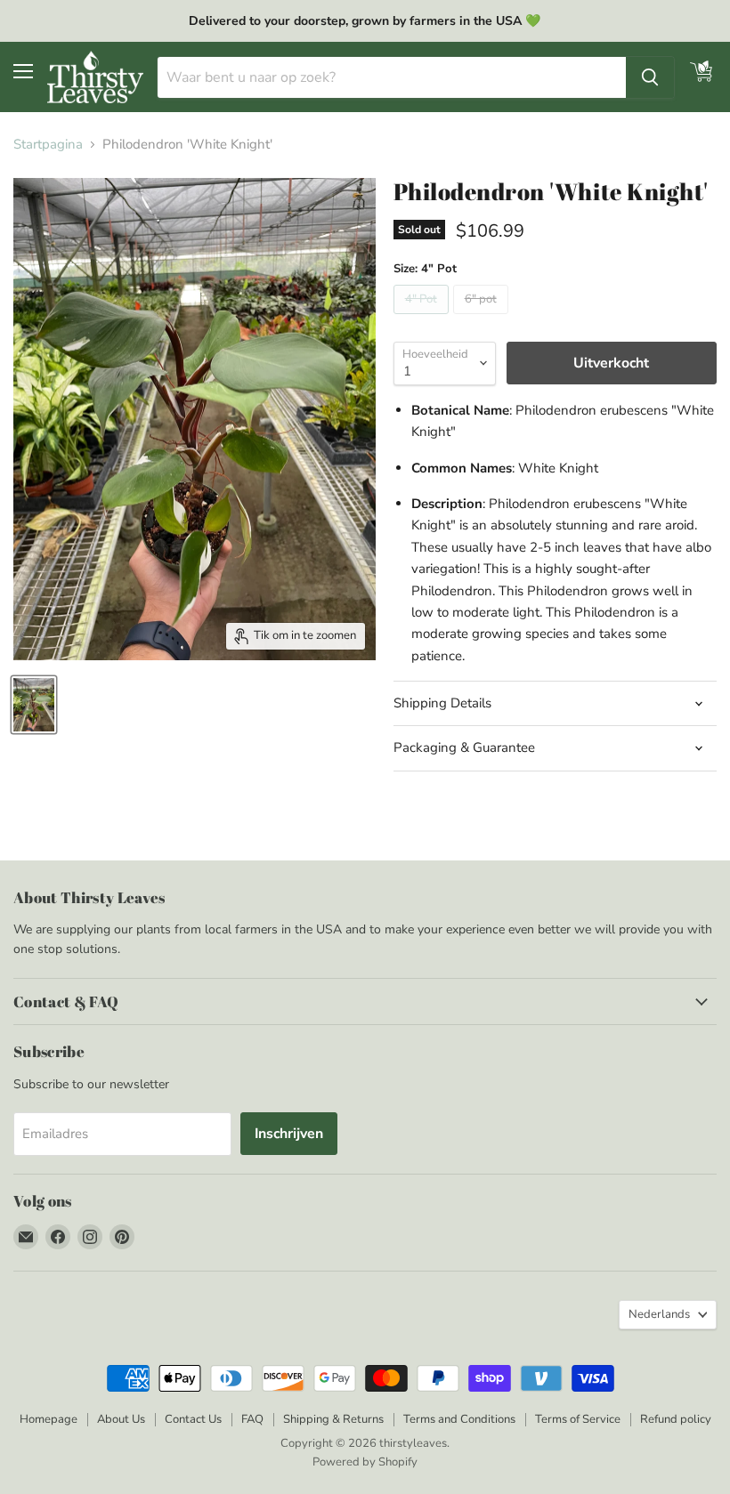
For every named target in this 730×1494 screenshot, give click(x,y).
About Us (121, 1419)
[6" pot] (483, 318)
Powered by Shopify (365, 1462)
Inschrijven (289, 1133)
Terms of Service (577, 1419)
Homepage (48, 1419)
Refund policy (675, 1419)
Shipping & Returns (333, 1419)
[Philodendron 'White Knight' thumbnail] (34, 704)
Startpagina (48, 144)
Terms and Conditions (459, 1419)
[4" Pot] (423, 318)
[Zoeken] (650, 77)
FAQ (252, 1419)
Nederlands (659, 1314)
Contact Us (193, 1419)
